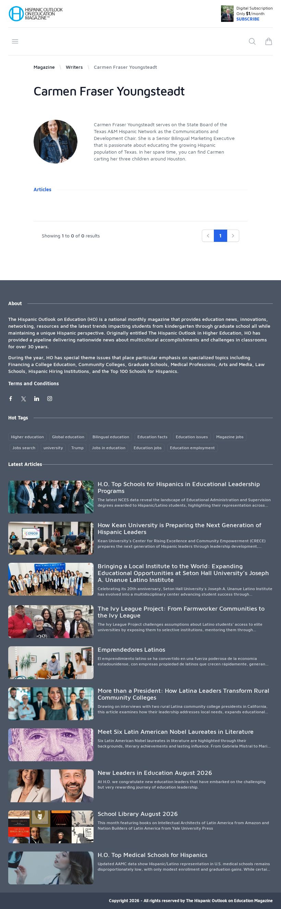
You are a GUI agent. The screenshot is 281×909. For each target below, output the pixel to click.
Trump (77, 447)
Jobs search (23, 447)
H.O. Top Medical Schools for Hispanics (152, 854)
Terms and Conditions (33, 383)
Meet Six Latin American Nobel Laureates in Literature (176, 731)
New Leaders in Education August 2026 (155, 772)
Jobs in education (108, 447)
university (53, 447)
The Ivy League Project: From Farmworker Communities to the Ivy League (181, 612)
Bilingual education (111, 436)
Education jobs (148, 447)
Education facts (152, 436)
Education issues (192, 436)
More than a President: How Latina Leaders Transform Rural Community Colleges (183, 694)
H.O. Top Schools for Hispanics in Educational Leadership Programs (179, 487)
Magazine (44, 67)
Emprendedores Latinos (131, 649)
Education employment (192, 447)
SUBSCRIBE (247, 19)
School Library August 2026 (138, 813)
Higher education (27, 436)
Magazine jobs (230, 436)
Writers (74, 67)
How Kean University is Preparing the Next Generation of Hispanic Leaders (179, 528)
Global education (68, 436)
